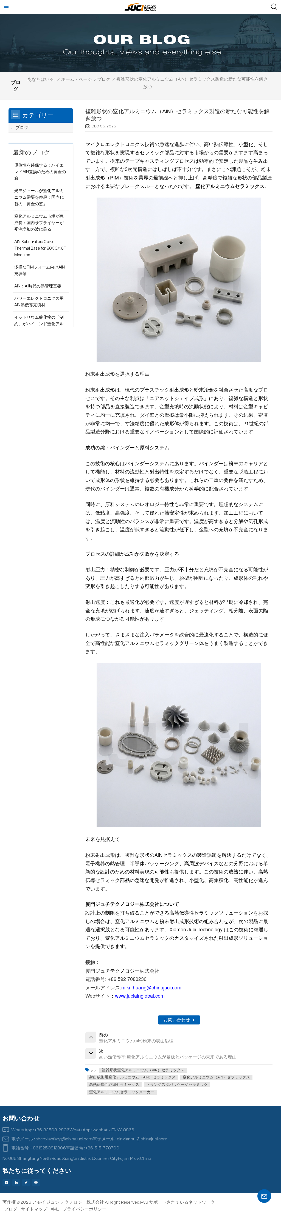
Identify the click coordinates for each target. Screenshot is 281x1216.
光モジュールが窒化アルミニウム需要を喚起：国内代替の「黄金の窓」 (39, 197)
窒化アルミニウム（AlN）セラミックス (216, 1077)
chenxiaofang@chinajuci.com (64, 1139)
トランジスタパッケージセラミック (177, 1085)
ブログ (103, 79)
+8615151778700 (102, 1148)
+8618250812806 (52, 1129)
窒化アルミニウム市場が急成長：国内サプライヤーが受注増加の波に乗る (39, 223)
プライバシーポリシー (84, 1209)
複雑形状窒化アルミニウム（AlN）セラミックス (143, 1070)
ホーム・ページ (76, 79)
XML (54, 1209)
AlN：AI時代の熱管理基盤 (37, 286)
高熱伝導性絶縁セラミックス (114, 1085)
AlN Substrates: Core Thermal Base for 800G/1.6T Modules (40, 248)
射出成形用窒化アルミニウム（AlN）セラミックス (132, 1077)
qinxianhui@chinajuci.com (142, 1139)
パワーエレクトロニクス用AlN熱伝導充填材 (39, 301)
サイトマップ (34, 1209)
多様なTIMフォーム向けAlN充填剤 (39, 270)
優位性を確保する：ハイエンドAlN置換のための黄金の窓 (40, 172)
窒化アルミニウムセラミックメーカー (121, 1092)
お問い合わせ (177, 1019)
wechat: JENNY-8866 (113, 1129)
